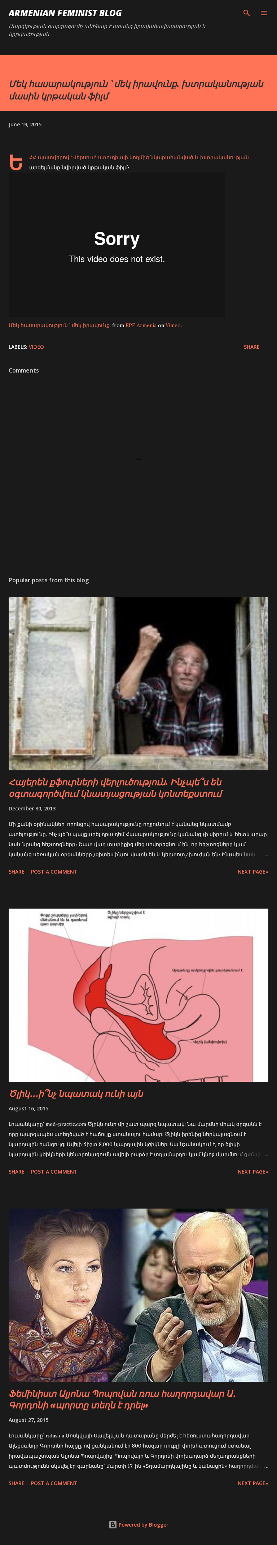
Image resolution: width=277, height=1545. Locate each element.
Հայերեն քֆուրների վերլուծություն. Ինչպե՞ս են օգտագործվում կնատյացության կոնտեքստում (115, 787)
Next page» (253, 871)
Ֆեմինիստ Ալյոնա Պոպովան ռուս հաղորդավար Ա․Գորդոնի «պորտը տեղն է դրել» (122, 1399)
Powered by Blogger (142, 1524)
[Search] (246, 13)
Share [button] (252, 346)
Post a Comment (54, 871)
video (36, 346)
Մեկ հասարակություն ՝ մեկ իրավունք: (60, 325)
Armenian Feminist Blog (65, 13)
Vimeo (173, 325)
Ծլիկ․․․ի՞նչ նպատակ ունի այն (76, 1093)
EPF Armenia (141, 325)
